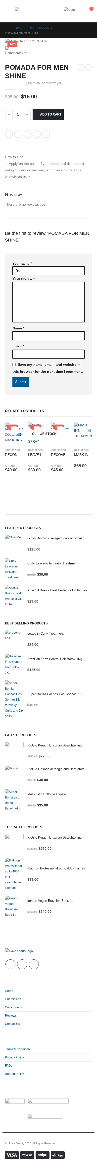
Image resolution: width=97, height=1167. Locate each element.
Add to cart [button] (14, 430)
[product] (14, 544)
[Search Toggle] (50, 11)
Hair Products (15, 450)
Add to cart (50, 114)
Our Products (14, 1007)
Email (46, 134)
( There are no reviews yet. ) (44, 83)
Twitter (18, 134)
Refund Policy (14, 1073)
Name (18, 328)
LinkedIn (28, 134)
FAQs (8, 1065)
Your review (23, 279)
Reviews (11, 1015)
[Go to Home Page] (6, 27)
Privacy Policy (14, 1057)
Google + (37, 134)
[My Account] (79, 11)
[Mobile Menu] (10, 11)
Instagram (34, 964)
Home (9, 990)
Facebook (9, 134)
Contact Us (12, 1023)
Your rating (22, 263)
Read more (37, 430)
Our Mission (13, 999)
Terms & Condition (17, 1049)
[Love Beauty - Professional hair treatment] (26, 11)
